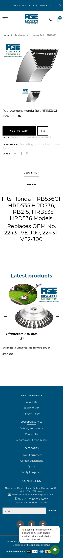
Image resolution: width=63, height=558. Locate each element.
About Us (31, 402)
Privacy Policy (31, 413)
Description (31, 172)
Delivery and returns (31, 428)
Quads (31, 466)
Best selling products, (32, 144)
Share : (7, 153)
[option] (31, 65)
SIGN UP (52, 511)
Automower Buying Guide (31, 440)
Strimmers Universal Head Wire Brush (27, 347)
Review (31, 184)
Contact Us (31, 434)
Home (6, 35)
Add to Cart (19, 131)
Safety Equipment (31, 472)
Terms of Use (31, 407)
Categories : (10, 144)
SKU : (6, 137)
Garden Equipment (31, 460)
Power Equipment (31, 455)
